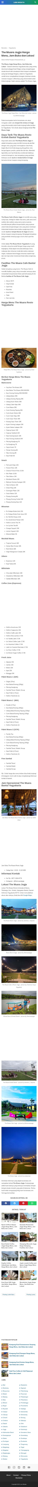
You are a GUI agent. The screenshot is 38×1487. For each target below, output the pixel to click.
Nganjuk (23, 1388)
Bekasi (5, 1403)
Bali (4, 1385)
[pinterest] (23, 1203)
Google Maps (27, 895)
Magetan (5, 1450)
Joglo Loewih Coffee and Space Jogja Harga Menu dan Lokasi (28, 1265)
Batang (5, 1397)
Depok (5, 1423)
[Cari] (35, 3)
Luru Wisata (19, 2)
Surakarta (24, 1441)
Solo (22, 1423)
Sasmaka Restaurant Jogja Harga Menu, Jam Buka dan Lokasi (27, 1226)
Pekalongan (24, 1397)
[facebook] (5, 1203)
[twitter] (14, 1203)
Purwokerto (24, 1405)
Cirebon (5, 1420)
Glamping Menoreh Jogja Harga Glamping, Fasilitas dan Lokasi (28, 1246)
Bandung (5, 1388)
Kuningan (6, 1441)
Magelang (6, 1447)
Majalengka (6, 1453)
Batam (5, 1394)
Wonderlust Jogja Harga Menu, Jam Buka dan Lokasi (28, 1284)
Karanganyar (7, 1435)
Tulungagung (25, 1450)
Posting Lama (31, 1294)
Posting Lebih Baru (8, 1294)
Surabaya (24, 1438)
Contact (16, 1475)
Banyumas (6, 1391)
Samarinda (24, 1411)
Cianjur (5, 1411)
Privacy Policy (26, 1475)
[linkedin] (24, 1468)
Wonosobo (24, 1456)
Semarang (24, 1414)
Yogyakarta (24, 1459)
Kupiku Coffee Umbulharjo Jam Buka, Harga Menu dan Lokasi (9, 1265)
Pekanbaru (24, 1400)
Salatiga (23, 1409)
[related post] (9, 1217)
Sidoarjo (23, 1420)
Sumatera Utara (26, 1432)
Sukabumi (24, 1426)
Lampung (6, 1444)
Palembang (24, 1391)
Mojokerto (24, 1385)
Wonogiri (23, 1453)
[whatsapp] (32, 1203)
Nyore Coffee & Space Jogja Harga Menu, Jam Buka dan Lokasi (9, 1226)
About (8, 1475)
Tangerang (24, 1444)
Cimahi (5, 1417)
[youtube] (28, 1468)
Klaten (5, 1438)
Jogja (4, 1429)
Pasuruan (24, 1394)
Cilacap (5, 1414)
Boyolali (5, 1409)
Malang (5, 1456)
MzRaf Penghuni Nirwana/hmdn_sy (15, 59)
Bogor (5, 1405)
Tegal (22, 1447)
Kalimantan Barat (8, 1432)
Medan (5, 1459)
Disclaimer (19, 1478)
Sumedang (24, 1435)
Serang (23, 1417)
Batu (4, 1400)
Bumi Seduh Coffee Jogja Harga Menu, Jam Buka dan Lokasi (9, 1246)
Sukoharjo (24, 1429)
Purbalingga (24, 1403)
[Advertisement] (19, 26)
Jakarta (5, 1426)
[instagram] (14, 1468)
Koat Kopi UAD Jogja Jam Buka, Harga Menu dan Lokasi (9, 1284)
